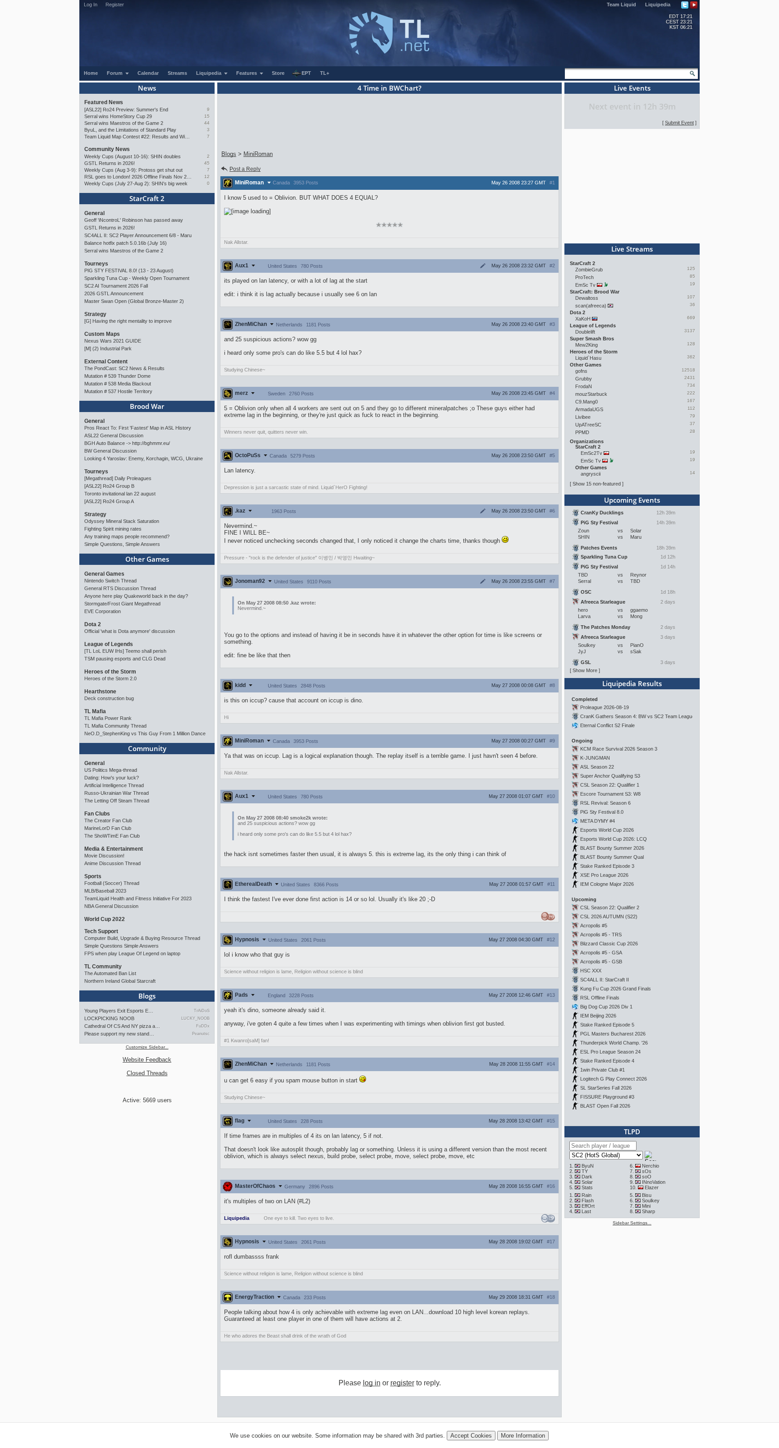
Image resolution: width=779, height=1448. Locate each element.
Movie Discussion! (104, 855)
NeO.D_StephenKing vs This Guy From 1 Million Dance (145, 733)
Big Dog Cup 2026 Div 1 (606, 1006)
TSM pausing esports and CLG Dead (124, 658)
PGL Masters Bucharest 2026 (613, 1033)
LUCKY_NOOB (195, 1018)
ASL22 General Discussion (113, 435)
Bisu (646, 1195)
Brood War (147, 406)
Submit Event (679, 122)
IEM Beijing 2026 (598, 1015)
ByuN (588, 1165)
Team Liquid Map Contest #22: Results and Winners (138, 136)
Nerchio (650, 1165)
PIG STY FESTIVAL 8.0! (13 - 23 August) (129, 270)
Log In (90, 4)
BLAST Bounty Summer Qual (612, 857)
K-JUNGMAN (595, 758)
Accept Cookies (471, 1435)
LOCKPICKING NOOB (109, 1018)
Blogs (147, 995)
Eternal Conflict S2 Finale (607, 725)
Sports (92, 876)
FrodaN (583, 386)
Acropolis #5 (593, 925)
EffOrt (588, 1206)
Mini (646, 1206)
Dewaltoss (586, 298)
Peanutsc (201, 1033)
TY (585, 1171)
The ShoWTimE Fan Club (112, 836)
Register (114, 4)
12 (207, 176)
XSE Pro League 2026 (604, 875)
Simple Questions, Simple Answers (122, 544)
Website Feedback (147, 1059)
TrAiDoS (202, 1010)
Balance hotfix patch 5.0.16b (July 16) (125, 243)
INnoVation (653, 1182)
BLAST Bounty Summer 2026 (612, 848)
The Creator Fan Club (108, 820)
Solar (587, 1182)
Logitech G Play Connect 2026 (613, 1078)
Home (91, 73)
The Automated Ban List (110, 973)
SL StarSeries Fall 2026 (606, 1088)
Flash (588, 1200)
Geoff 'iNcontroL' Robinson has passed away (133, 220)
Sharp (648, 1211)
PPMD (582, 432)
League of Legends (108, 644)
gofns (581, 371)
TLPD (632, 1131)
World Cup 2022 (104, 919)
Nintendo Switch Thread (110, 580)
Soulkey (651, 1200)
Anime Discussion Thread (112, 863)
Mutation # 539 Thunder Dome (117, 376)
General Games (104, 574)
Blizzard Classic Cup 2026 (609, 943)
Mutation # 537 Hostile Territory (118, 391)
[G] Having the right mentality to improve (128, 321)
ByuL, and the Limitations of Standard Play (130, 130)
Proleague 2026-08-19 (604, 707)
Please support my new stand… (119, 1033)
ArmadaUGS (589, 409)
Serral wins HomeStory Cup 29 (118, 116)
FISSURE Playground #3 (607, 1097)
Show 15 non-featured (597, 483)
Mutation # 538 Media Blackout (117, 383)
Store (278, 73)
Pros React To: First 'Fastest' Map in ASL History (137, 428)
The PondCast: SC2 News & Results (124, 368)
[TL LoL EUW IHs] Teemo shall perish (125, 651)
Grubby (583, 378)
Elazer (652, 1187)
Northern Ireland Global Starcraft (120, 981)
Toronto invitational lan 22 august (120, 493)
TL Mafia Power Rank (108, 718)
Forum (115, 73)
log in (371, 1383)
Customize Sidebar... (147, 1047)
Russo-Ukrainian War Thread (116, 793)
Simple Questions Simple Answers (121, 946)
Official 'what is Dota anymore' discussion (129, 631)
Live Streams (632, 248)
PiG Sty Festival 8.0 (601, 812)
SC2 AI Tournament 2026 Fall (116, 286)
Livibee (583, 417)
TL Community (103, 966)
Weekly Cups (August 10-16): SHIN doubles (132, 156)
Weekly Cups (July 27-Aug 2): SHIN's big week (136, 183)
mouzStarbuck (591, 394)
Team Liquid (621, 4)
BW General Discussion (110, 451)
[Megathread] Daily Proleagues (117, 478)
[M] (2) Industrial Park (108, 348)
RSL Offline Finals (599, 997)
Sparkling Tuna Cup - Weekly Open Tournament (136, 278)
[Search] (692, 73)
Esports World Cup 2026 (607, 830)
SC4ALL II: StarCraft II (604, 979)
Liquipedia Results (632, 683)
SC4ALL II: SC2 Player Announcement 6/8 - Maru (138, 235)
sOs (646, 1171)
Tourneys (96, 264)
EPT (306, 73)
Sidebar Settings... (632, 1222)
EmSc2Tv (591, 453)
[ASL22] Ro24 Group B (109, 486)
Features (247, 73)
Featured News (103, 102)
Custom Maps (102, 334)
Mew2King (586, 345)
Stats (587, 1187)
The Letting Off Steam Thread (116, 800)
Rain (586, 1195)
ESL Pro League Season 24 (610, 1051)
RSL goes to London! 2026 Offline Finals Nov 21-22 (138, 176)
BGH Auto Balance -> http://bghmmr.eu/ (127, 443)
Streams (177, 73)
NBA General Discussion (111, 906)
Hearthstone (100, 691)
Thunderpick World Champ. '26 (614, 1042)
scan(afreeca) (590, 305)
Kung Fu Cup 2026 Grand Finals (615, 988)
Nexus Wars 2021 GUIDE (112, 341)
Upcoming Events (632, 499)
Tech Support (101, 931)
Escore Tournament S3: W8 (610, 794)
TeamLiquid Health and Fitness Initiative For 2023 (138, 898)
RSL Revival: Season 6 (605, 803)
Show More (585, 670)
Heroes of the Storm (110, 672)
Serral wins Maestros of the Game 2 (123, 123)
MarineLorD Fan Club (107, 828)
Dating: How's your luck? (111, 777)
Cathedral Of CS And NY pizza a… (122, 1026)
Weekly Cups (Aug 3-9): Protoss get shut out (133, 170)
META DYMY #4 (597, 821)
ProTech (584, 277)
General (94, 213)
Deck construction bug (109, 698)
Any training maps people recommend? (127, 536)
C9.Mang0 (586, 401)
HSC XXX (590, 970)
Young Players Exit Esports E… (118, 1010)
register (402, 1383)
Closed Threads (147, 1073)
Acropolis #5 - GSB (601, 961)
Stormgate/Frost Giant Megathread (122, 603)
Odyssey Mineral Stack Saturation (121, 521)
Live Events (632, 87)
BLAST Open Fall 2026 (605, 1106)
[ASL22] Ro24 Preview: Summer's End (126, 109)
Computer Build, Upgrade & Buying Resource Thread (142, 938)
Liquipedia (657, 4)
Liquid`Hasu (588, 358)
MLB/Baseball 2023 (105, 891)
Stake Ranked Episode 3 (607, 866)
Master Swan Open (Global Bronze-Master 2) (134, 301)
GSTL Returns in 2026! (109, 163)
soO (646, 1176)
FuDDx (203, 1026)
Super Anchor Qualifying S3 (610, 776)
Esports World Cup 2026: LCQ (613, 839)
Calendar (148, 73)
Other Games (147, 559)
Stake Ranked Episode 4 (607, 1060)
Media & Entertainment (113, 849)
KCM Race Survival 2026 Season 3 (618, 748)
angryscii (590, 474)
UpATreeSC (588, 424)
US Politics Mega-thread (110, 770)
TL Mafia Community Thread (115, 726)
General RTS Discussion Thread (120, 588)
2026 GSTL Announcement (113, 293)
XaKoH (583, 318)
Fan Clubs (97, 814)
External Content (106, 361)
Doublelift (585, 332)
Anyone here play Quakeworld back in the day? (136, 596)
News (147, 87)
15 (207, 116)
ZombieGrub (589, 269)
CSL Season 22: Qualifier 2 (609, 907)
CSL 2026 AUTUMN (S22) (608, 916)
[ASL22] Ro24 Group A (109, 501)
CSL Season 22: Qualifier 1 (609, 785)
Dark (587, 1176)
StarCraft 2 (147, 198)
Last (586, 1211)
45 (207, 162)
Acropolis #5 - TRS (601, 934)
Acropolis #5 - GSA (601, 952)
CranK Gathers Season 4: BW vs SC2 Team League (637, 716)
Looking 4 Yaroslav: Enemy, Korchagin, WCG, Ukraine (143, 458)
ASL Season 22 (597, 767)
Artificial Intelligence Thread (114, 785)
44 (207, 122)
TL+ (324, 73)
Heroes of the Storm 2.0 (110, 678)
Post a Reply (245, 169)
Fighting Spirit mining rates (113, 529)
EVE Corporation (102, 611)
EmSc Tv (585, 285)
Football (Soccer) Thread (111, 883)
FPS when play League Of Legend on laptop (132, 953)
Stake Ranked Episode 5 (607, 1024)
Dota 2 (92, 624)
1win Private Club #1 (602, 1069)
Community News (107, 149)
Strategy (95, 314)
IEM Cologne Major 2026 (607, 884)
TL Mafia (95, 711)
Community (147, 748)
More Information (523, 1435)
